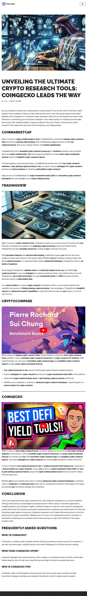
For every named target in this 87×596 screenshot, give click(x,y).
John (6, 101)
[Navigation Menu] (82, 4)
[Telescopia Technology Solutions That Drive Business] (8, 4)
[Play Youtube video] (43, 330)
